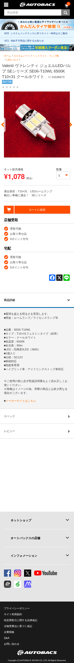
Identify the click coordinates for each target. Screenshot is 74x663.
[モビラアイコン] (27, 584)
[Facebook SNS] (7, 573)
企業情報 (9, 632)
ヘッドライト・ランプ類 (46, 56)
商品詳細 (9, 300)
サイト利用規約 (13, 614)
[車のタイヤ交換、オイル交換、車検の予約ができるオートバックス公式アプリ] (7, 584)
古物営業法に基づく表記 (18, 626)
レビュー (9, 431)
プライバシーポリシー (17, 608)
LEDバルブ (12, 59)
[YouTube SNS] (45, 573)
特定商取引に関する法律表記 (20, 620)
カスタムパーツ (22, 56)
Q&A (6, 638)
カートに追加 (37, 209)
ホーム (7, 56)
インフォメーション (24, 555)
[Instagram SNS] (17, 573)
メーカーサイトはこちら (21, 400)
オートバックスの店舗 (25, 538)
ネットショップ (21, 520)
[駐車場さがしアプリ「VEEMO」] (17, 584)
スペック (9, 416)
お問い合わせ (11, 643)
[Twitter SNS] (27, 573)
